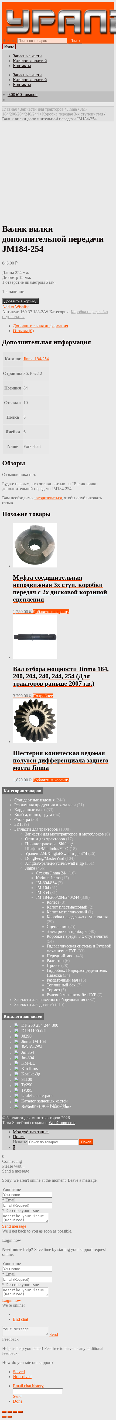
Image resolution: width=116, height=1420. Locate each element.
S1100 (26, 1079)
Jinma (72, 109)
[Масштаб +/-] (20, 1412)
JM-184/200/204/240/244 (57, 897)
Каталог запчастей (30, 60)
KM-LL (28, 1063)
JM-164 (42, 887)
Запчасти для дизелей (34, 1004)
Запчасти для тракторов (42, 109)
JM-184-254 (31, 1047)
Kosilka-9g (30, 1074)
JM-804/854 (46, 882)
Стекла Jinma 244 (51, 873)
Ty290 (26, 1085)
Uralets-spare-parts (37, 1096)
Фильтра (22, 819)
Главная (9, 109)
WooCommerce (62, 1122)
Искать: (9, 40)
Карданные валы (29, 809)
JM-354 (42, 892)
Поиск (19, 1136)
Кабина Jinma (48, 878)
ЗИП (18, 824)
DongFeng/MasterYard (44, 858)
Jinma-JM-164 (33, 1041)
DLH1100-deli (33, 1031)
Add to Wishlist (15, 307)
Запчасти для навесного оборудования (49, 999)
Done (17, 1401)
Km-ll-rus (29, 1068)
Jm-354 (27, 1052)
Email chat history (28, 1385)
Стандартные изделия (34, 800)
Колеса (53, 902)
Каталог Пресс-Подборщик (46, 1106)
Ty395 (26, 1090)
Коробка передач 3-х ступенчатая (72, 114)
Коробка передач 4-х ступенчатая (77, 916)
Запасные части (27, 56)
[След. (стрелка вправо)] (10, 1417)
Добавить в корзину (20, 301)
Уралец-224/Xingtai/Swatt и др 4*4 (56, 853)
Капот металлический (67, 912)
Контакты (22, 65)
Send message (14, 1226)
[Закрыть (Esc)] (4, 1412)
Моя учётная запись (31, 1132)
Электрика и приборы (67, 931)
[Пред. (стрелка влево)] (4, 1417)
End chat (20, 1319)
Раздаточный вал (62, 980)
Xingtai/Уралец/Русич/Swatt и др (54, 863)
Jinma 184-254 (36, 358)
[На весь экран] (15, 1412)
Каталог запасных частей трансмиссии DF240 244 (44, 1103)
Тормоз (53, 990)
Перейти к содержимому (66, 4)
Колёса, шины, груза (33, 814)
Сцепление (57, 926)
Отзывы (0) (23, 330)
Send (53, 1334)
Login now (11, 1300)
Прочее (53, 965)
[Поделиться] (10, 1412)
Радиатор (55, 960)
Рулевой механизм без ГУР (71, 994)
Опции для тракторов (45, 839)
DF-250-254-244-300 (39, 1025)
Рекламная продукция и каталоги (45, 805)
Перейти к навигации (22, 4)
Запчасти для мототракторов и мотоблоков (64, 834)
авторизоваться (48, 498)
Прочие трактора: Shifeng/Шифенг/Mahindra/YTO (49, 846)
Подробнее (43, 696)
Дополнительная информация (40, 325)
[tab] (63, 325)
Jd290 (26, 1036)
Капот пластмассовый (67, 907)
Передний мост (61, 955)
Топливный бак (61, 985)
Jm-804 (27, 1058)
